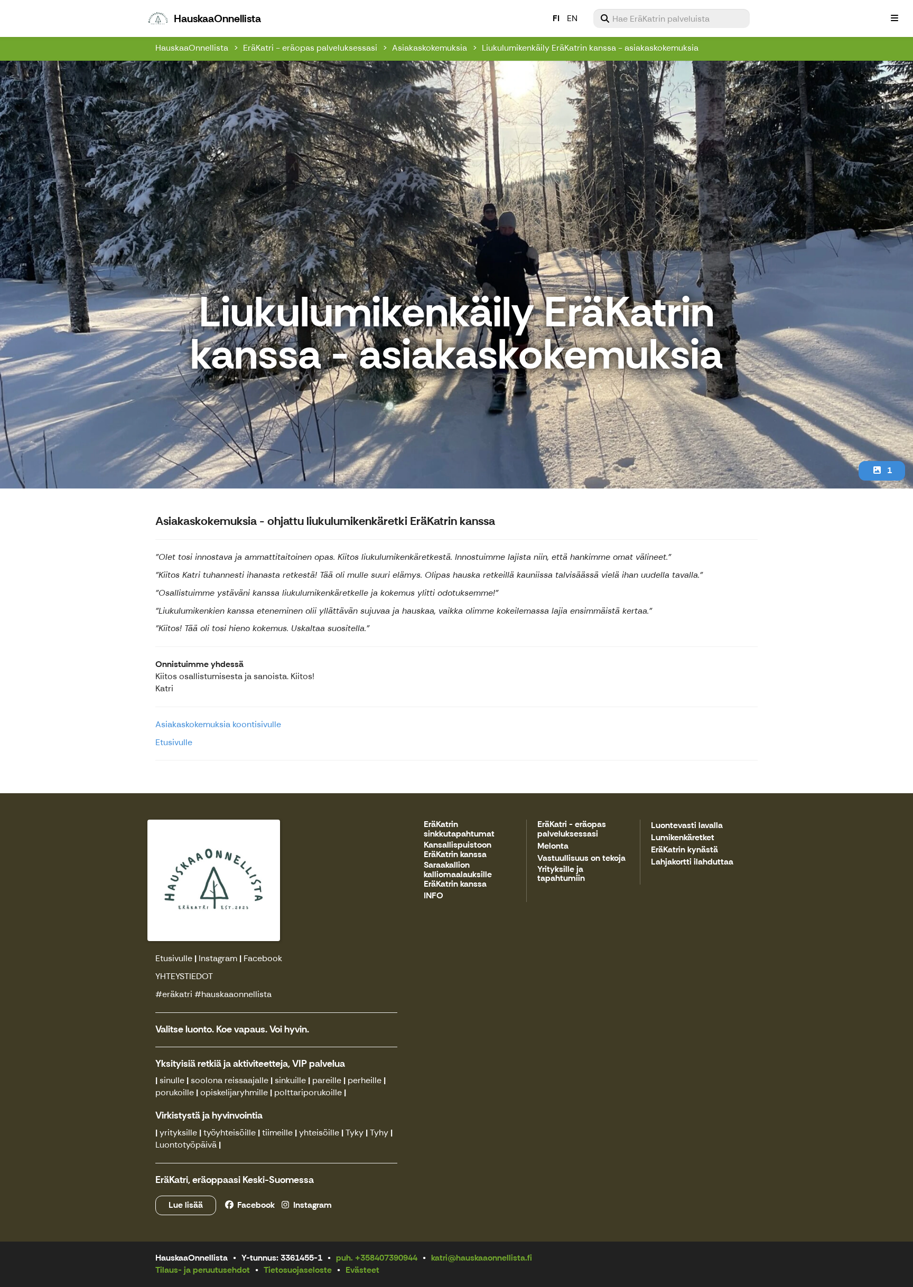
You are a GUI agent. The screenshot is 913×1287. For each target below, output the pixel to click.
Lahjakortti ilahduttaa (692, 862)
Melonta (553, 846)
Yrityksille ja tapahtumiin (561, 874)
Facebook (263, 958)
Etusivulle (173, 742)
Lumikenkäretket (682, 838)
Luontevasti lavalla (687, 826)
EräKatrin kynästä (684, 850)
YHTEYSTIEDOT (184, 976)
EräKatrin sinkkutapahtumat (459, 829)
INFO (433, 896)
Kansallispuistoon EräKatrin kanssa (457, 850)
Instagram (218, 958)
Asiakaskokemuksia (429, 47)
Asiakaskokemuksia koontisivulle (218, 724)
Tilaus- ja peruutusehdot (202, 1269)
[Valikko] (894, 18)
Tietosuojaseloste (298, 1269)
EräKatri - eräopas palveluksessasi (310, 47)
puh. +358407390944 (376, 1257)
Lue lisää (186, 1204)
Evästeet (362, 1269)
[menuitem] (671, 18)
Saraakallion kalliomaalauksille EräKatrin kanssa (458, 874)
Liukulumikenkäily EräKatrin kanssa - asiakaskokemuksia (590, 47)
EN (572, 18)
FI (556, 18)
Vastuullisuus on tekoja (581, 858)
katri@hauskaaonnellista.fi (481, 1257)
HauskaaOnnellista (191, 47)
